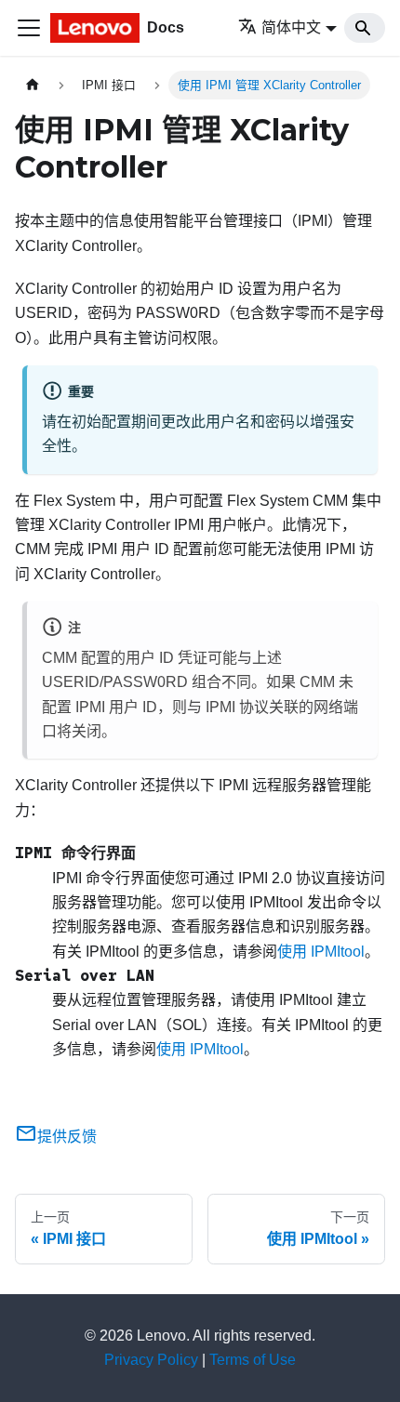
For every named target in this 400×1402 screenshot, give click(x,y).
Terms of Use (252, 1360)
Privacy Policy (151, 1360)
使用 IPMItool (321, 951)
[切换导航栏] (29, 28)
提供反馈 (67, 1136)
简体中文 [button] (291, 27)
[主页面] (32, 85)
